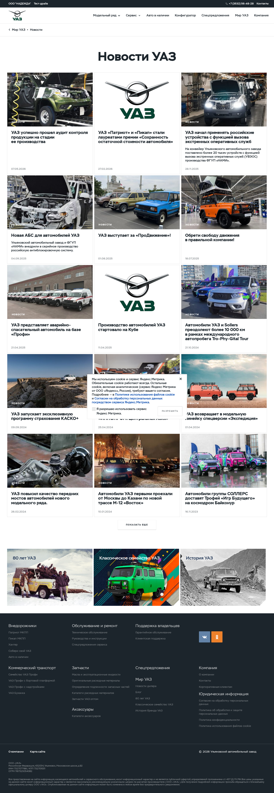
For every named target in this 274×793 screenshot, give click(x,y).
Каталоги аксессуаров (86, 716)
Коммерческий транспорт (32, 667)
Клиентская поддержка (150, 638)
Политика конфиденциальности (219, 720)
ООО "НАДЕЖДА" (20, 3)
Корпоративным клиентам (215, 687)
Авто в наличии (157, 15)
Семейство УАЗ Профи (23, 674)
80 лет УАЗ (142, 698)
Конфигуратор (185, 15)
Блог (138, 692)
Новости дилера (145, 686)
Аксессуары (82, 709)
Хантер (13, 644)
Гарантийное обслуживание (153, 632)
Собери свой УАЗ (20, 651)
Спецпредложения (215, 15)
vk (204, 636)
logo (22, 15)
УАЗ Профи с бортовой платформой (32, 680)
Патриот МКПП (18, 632)
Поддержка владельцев (157, 625)
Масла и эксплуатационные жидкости (96, 674)
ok (216, 636)
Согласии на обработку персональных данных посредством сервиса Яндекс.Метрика (127, 400)
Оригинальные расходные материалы (96, 680)
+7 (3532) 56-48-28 (241, 3)
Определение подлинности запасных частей (100, 687)
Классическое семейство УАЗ (154, 704)
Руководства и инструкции (89, 638)
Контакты (263, 3)
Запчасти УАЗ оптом (85, 699)
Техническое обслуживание (89, 632)
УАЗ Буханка (17, 693)
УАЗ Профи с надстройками (26, 687)
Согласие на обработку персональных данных (223, 702)
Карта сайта (37, 751)
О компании (206, 674)
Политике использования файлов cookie (145, 394)
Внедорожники (22, 625)
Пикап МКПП (17, 638)
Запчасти (80, 667)
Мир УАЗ (241, 15)
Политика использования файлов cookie (225, 726)
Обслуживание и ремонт (94, 625)
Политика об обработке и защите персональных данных (220, 711)
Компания (261, 15)
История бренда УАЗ (148, 710)
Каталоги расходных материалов (93, 693)
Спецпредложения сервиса (89, 644)
